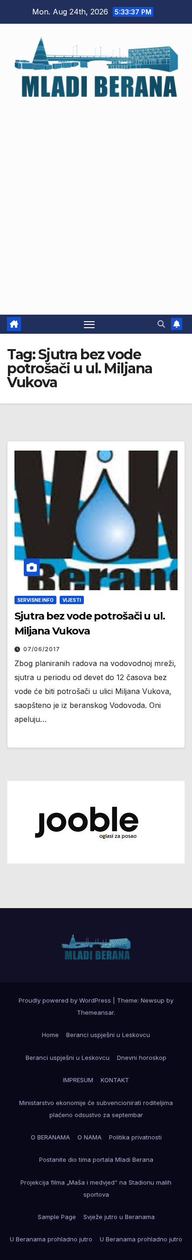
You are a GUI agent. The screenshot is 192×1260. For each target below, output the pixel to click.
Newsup (153, 1000)
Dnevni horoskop (141, 1057)
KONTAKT (115, 1080)
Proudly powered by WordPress (66, 1000)
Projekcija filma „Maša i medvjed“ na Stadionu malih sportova (96, 1188)
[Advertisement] (96, 202)
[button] (161, 324)
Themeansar (95, 1012)
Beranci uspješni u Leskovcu (108, 1034)
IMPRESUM (78, 1080)
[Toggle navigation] (89, 324)
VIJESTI (71, 600)
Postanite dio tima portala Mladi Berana (96, 1159)
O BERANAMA (50, 1137)
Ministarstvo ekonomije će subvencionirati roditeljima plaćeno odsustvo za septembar (96, 1109)
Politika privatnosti (135, 1137)
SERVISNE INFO (35, 600)
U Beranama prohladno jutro (51, 1239)
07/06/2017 (41, 649)
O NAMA (89, 1137)
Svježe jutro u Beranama (119, 1216)
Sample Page (57, 1216)
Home (50, 1034)
